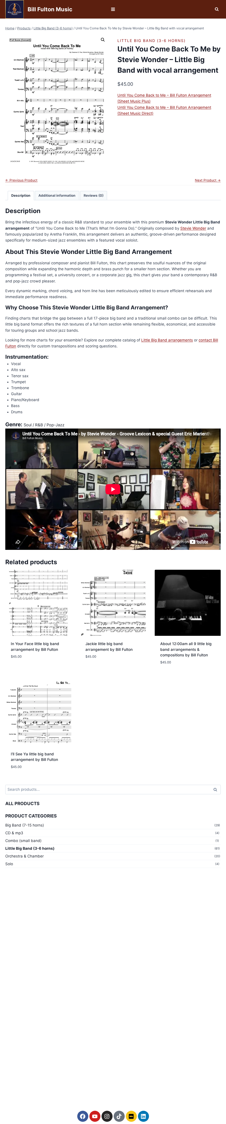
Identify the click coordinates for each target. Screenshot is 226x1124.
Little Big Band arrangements (167, 340)
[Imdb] (131, 1116)
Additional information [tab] (56, 195)
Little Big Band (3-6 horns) (151, 40)
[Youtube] (94, 1116)
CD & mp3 (14, 833)
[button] (103, 40)
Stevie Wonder (193, 228)
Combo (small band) (23, 840)
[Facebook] (82, 1116)
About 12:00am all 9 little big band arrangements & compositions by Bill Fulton (186, 649)
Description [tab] (20, 195)
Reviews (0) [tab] (94, 195)
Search (216, 789)
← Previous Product (21, 180)
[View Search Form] (217, 9)
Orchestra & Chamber (24, 856)
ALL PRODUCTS (22, 803)
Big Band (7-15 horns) (24, 825)
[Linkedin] (143, 1116)
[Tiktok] (119, 1116)
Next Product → (208, 180)
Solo (9, 864)
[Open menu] (113, 9)
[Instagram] (107, 1116)
